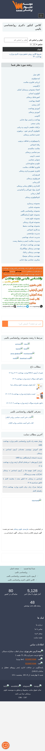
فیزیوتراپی (36, 175)
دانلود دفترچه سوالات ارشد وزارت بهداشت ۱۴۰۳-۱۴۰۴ (24, 403)
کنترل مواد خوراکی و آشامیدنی (28, 190)
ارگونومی (36, 86)
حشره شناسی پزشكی (31, 135)
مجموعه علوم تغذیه (33, 218)
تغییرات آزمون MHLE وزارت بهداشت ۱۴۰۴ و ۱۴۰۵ (26, 373)
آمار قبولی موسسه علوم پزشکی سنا (22, 385)
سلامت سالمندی (34, 148)
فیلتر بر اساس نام (35, 40)
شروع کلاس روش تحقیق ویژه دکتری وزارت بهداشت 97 (25, 55)
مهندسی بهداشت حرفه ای (30, 245)
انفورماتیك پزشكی (33, 97)
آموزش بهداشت (34, 108)
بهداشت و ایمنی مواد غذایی (30, 120)
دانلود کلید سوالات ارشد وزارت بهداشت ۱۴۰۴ (27, 379)
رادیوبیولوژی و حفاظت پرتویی (29, 141)
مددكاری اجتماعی (33, 230)
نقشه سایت (38, 638)
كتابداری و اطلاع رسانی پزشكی (28, 186)
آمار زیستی (36, 105)
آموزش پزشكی (34, 112)
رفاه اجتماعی (35, 145)
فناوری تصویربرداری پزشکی (29, 171)
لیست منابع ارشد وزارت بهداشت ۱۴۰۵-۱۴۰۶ (20, 394)
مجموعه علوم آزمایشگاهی (30, 215)
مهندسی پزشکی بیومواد (31, 256)
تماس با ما (38, 629)
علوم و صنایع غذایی (33, 163)
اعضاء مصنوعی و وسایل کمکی (28, 90)
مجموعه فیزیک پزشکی (31, 222)
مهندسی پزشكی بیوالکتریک (30, 248)
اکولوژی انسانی (34, 93)
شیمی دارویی (35, 156)
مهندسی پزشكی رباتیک (31, 252)
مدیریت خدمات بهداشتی (31, 237)
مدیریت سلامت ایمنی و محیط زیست (26, 241)
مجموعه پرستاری (33, 203)
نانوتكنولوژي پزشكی (32, 197)
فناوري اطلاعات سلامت (31, 167)
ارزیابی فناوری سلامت (31, 82)
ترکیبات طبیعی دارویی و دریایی (28, 127)
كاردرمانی (36, 182)
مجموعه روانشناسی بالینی (30, 211)
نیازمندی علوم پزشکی (20, 529)
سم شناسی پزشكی (32, 152)
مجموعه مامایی (34, 207)
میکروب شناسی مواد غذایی (30, 260)
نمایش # (39, 44)
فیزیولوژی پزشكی (33, 178)
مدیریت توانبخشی (33, 233)
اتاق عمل (36, 75)
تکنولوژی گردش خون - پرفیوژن (28, 131)
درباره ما (39, 625)
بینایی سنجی (35, 123)
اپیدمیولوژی (36, 78)
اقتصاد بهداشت (34, 101)
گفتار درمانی (35, 193)
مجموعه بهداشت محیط (31, 226)
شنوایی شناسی (34, 160)
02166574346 (30, 663)
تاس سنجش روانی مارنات (33, 423)
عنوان (39, 49)
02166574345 (30, 659)
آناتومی (37, 116)
